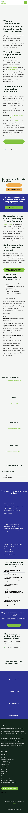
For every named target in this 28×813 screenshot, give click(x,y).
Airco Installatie (5, 764)
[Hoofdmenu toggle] (25, 2)
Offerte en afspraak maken (9, 788)
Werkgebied (4, 771)
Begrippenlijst (4, 769)
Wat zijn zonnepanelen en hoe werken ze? (12, 571)
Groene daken (14, 445)
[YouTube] (5, 793)
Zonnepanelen (4, 754)
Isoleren (14, 397)
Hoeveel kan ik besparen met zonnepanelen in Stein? (12, 588)
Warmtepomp (14, 422)
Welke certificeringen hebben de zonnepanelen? (13, 605)
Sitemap (14, 803)
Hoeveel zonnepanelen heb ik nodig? (12, 581)
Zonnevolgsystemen (8, 224)
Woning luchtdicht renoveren (14, 465)
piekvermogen (6, 128)
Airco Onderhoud (5, 762)
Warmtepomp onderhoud (7, 759)
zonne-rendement (13, 67)
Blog (2, 773)
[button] (14, 475)
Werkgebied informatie (9, 475)
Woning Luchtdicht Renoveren (8, 768)
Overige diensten (7, 477)
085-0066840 (4, 784)
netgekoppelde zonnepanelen (15, 69)
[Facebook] (2, 793)
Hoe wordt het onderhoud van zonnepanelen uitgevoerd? (12, 601)
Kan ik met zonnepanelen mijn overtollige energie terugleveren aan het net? (13, 592)
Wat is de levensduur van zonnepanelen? (11, 585)
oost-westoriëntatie (16, 120)
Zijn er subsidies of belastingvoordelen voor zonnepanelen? (10, 596)
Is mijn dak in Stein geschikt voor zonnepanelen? (13, 578)
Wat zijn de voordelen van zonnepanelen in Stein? (11, 574)
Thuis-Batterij (4, 766)
